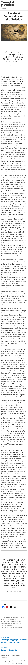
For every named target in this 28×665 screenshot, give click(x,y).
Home (3, 655)
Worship (19, 627)
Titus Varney (6, 617)
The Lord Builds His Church (9, 627)
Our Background (15, 655)
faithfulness (20, 621)
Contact (4, 657)
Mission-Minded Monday (10, 619)
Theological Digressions (7, 3)
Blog (7, 655)
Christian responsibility (9, 621)
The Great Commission (7, 625)
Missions (18, 623)
